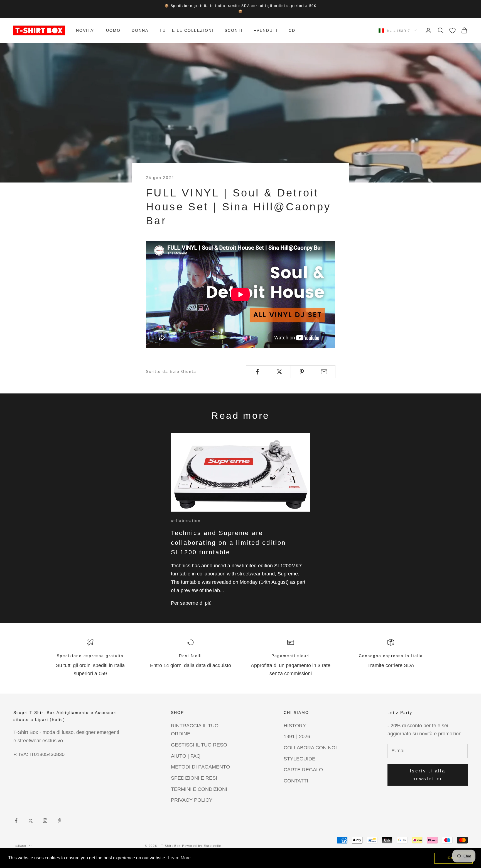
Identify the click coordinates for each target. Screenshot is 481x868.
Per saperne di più (191, 603)
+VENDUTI (266, 30)
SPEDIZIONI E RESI (194, 778)
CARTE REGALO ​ (304, 769)
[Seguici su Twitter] (30, 820)
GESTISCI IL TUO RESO (199, 745)
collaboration (186, 520)
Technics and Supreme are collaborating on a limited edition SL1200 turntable (228, 542)
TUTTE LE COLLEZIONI (186, 30)
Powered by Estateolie (201, 845)
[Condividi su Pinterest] (302, 372)
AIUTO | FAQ (185, 756)
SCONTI (234, 30)
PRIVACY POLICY (191, 800)
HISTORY (295, 725)
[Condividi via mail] (324, 372)
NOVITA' (85, 30)
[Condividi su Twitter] (279, 372)
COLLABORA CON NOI (310, 747)
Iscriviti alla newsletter (428, 774)
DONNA (140, 30)
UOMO (113, 30)
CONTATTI (296, 781)
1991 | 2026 (297, 736)
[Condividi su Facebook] (257, 372)
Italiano (19, 845)
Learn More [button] (179, 857)
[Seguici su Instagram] (45, 820)
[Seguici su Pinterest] (59, 820)
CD (292, 30)
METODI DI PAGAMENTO (200, 767)
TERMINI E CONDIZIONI (199, 789)
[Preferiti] (452, 30)
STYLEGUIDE (299, 759)
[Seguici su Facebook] (16, 820)
